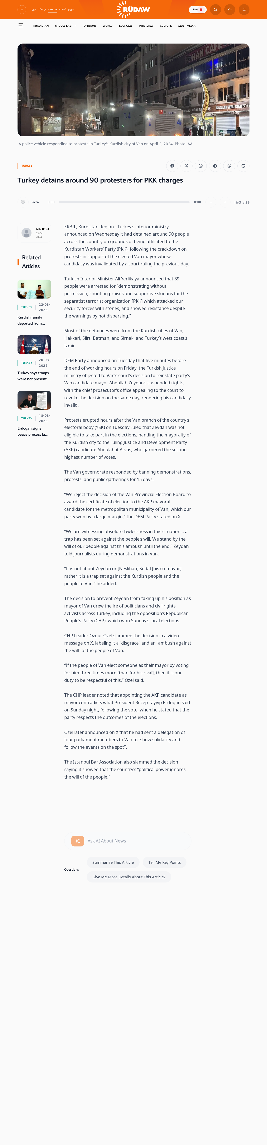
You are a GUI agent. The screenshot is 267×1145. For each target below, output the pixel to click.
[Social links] (22, 9)
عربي (34, 9)
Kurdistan (41, 26)
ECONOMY (125, 26)
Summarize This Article (113, 862)
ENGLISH (52, 9)
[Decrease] (211, 202)
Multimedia (187, 26)
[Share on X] (186, 166)
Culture (166, 26)
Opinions (90, 26)
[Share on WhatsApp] (201, 166)
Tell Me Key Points (165, 862)
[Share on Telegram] (215, 166)
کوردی (71, 9)
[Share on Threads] (229, 166)
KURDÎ (62, 9)
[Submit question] (77, 841)
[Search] (215, 9)
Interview (146, 26)
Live (195, 9)
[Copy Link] (243, 166)
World (107, 26)
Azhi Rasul (42, 229)
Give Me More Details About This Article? (128, 876)
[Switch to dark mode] (229, 9)
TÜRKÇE (42, 9)
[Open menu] (21, 26)
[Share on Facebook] (172, 166)
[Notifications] (244, 9)
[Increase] (225, 202)
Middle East (64, 26)
